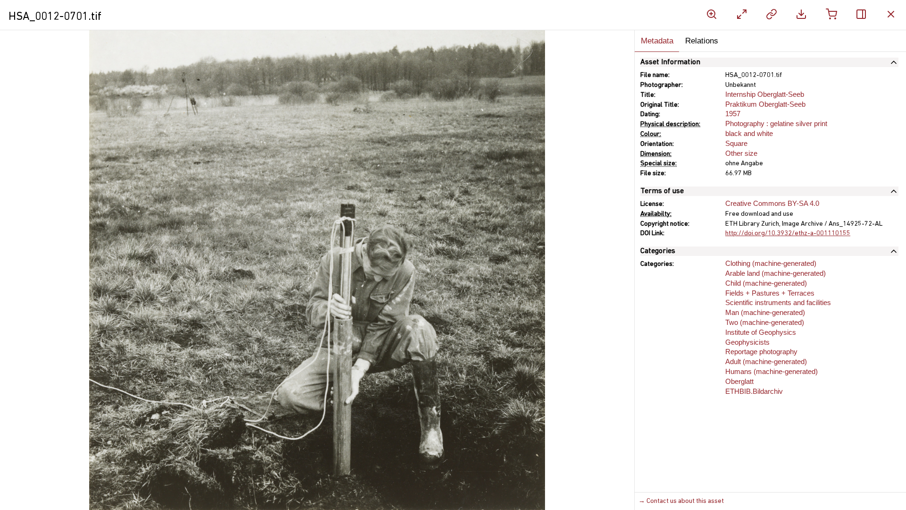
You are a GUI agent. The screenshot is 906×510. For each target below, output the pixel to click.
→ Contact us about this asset (681, 501)
